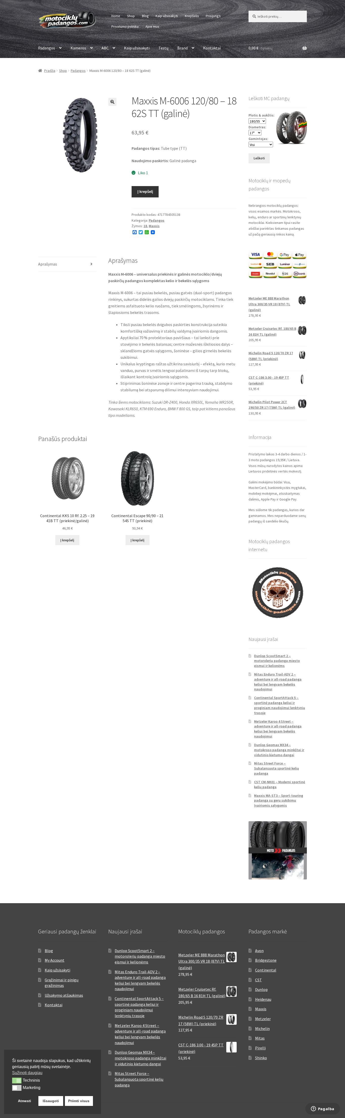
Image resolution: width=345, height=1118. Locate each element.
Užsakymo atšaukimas (64, 995)
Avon (259, 950)
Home (115, 16)
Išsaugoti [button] (51, 1101)
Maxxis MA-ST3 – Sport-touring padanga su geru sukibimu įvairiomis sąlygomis (278, 800)
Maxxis (154, 226)
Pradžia (49, 70)
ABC (105, 47)
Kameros (78, 47)
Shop (131, 16)
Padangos (46, 47)
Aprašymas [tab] (47, 264)
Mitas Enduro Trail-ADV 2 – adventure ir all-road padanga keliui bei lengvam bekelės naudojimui (278, 681)
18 (145, 226)
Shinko (261, 1057)
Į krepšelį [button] (67, 540)
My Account (54, 960)
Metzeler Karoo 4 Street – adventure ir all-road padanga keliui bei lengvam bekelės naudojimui (278, 729)
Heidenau (263, 999)
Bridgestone (266, 960)
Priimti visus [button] (78, 1101)
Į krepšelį (145, 191)
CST (258, 979)
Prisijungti (213, 16)
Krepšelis (192, 16)
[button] (112, 102)
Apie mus (152, 26)
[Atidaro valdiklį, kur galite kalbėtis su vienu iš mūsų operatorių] (322, 1109)
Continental (265, 970)
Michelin (262, 1028)
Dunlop (261, 989)
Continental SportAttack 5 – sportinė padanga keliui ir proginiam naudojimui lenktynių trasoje (279, 705)
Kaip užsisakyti (167, 16)
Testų (163, 47)
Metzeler (263, 1018)
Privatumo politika (125, 26)
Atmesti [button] (24, 1101)
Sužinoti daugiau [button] (27, 1073)
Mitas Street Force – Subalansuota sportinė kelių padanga (276, 768)
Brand (182, 47)
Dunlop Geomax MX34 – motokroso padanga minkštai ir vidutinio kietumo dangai (279, 750)
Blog (145, 16)
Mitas (260, 1038)
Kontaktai (212, 47)
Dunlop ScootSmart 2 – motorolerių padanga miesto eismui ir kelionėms (277, 661)
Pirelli (260, 1047)
